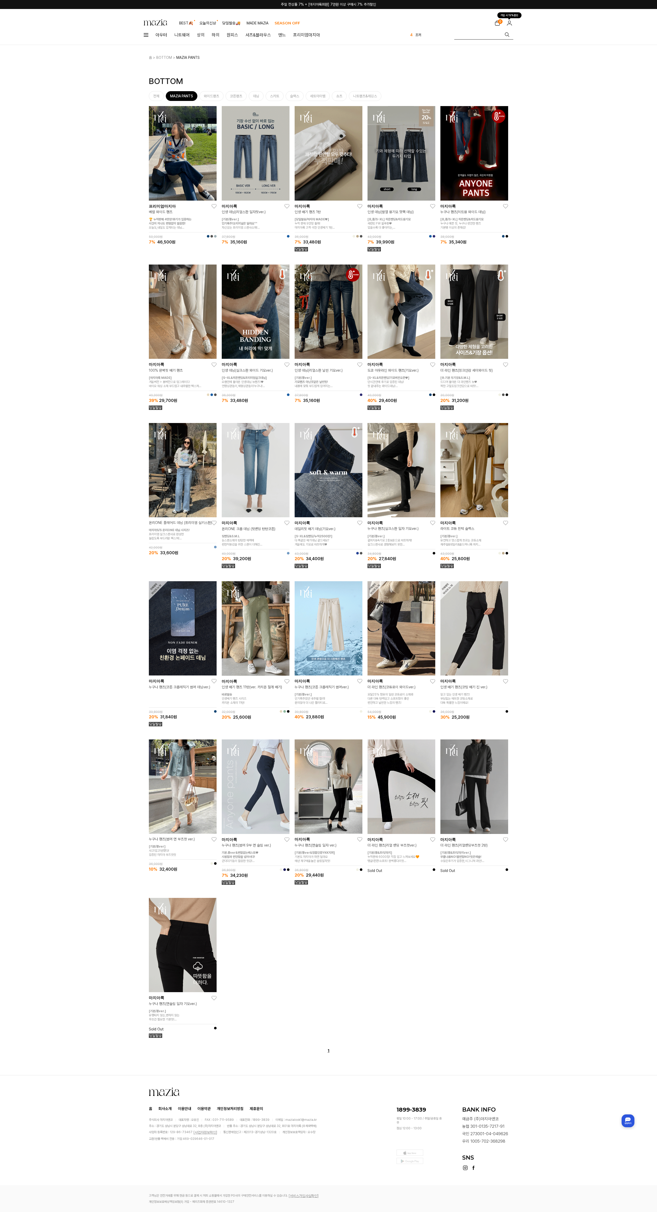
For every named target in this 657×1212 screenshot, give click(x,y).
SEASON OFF (287, 23)
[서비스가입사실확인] (303, 1196)
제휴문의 (256, 1108)
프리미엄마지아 (306, 34)
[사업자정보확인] (205, 1132)
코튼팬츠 (236, 96)
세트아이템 (317, 96)
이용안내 (184, 1108)
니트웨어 (182, 34)
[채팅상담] (628, 1121)
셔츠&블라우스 (258, 34)
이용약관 (204, 1108)
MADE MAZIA (257, 23)
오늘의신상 (207, 23)
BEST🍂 (186, 23)
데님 (256, 96)
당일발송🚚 (231, 23)
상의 (201, 34)
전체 (156, 96)
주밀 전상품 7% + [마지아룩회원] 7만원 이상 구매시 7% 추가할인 (328, 4)
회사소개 (165, 1108)
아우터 (161, 34)
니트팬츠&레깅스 (365, 96)
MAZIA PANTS (188, 57)
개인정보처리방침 (230, 1108)
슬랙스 (294, 96)
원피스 (232, 34)
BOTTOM (164, 57)
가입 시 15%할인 (509, 15)
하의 (215, 34)
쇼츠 (339, 96)
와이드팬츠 (211, 96)
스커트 (274, 96)
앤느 (282, 34)
